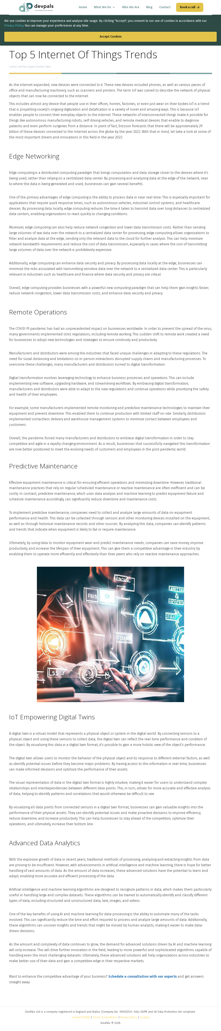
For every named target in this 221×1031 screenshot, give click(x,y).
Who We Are (130, 7)
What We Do (102, 7)
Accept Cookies (111, 36)
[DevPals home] (36, 7)
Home (83, 7)
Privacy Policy (13, 25)
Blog (149, 7)
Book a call (187, 7)
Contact (164, 7)
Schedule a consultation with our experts (142, 976)
